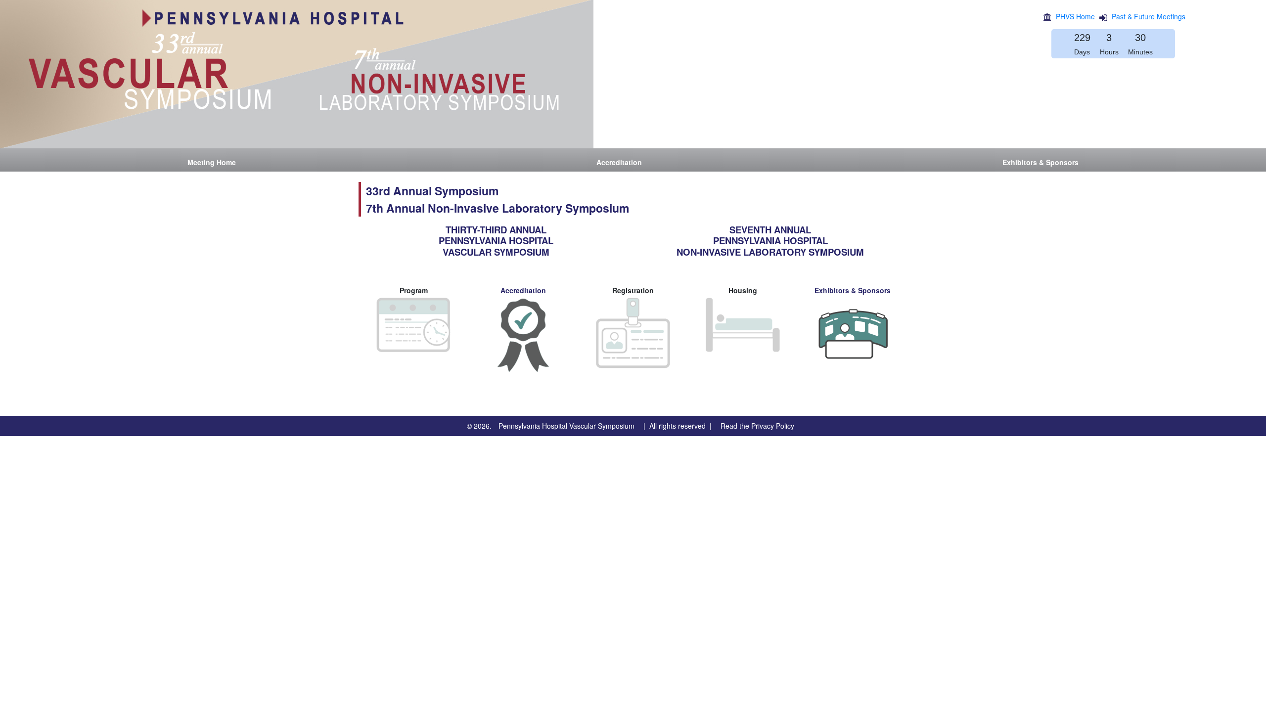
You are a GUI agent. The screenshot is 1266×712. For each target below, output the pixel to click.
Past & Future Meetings (1148, 16)
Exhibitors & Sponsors (852, 290)
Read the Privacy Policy (757, 426)
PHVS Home (1075, 16)
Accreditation (523, 290)
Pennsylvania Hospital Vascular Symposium (566, 426)
